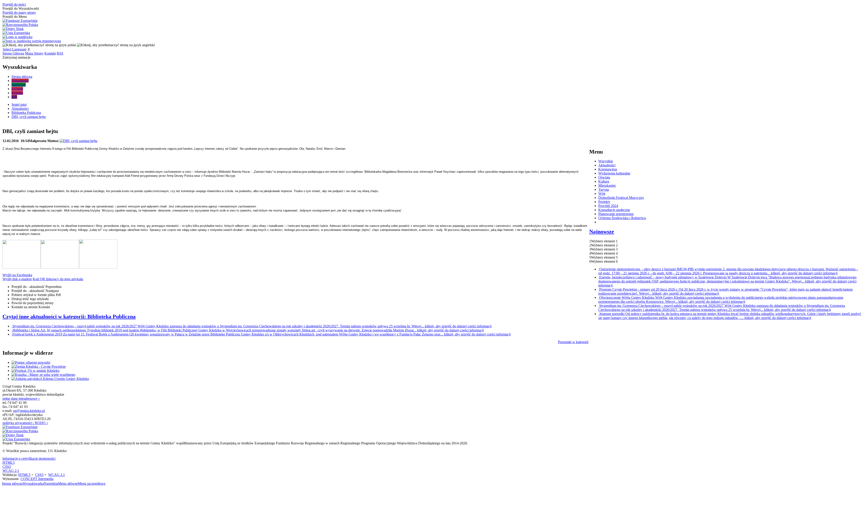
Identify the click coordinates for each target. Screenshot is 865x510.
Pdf (36, 295)
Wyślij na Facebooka (17, 275)
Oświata (604, 177)
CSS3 (6, 467)
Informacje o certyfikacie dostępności (28, 458)
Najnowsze (601, 231)
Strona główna (12, 483)
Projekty (604, 202)
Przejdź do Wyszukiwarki (20, 8)
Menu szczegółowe (91, 483)
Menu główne (68, 483)
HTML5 (8, 462)
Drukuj (30, 299)
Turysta (603, 189)
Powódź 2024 (608, 206)
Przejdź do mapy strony (19, 12)
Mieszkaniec (607, 185)
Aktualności (606, 165)
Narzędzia (51, 483)
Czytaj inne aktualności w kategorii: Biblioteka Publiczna (69, 316)
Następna (35, 291)
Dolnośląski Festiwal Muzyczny (621, 198)
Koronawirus (607, 169)
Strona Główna (13, 53)
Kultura (603, 181)
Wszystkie (605, 161)
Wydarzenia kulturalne (614, 173)
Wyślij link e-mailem (17, 279)
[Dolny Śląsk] (13, 29)
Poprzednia (36, 287)
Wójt (601, 193)
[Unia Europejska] (16, 33)
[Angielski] (116, 45)
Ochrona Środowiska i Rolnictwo (622, 218)
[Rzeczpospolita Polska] (20, 25)
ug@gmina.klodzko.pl (29, 411)
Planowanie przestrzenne (616, 214)
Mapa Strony (34, 53)
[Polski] (39, 45)
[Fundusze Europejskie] (20, 21)
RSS (60, 53)
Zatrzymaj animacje (16, 57)
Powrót (32, 303)
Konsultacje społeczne (614, 210)
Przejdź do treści (14, 4)
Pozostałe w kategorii (573, 342)
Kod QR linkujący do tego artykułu (58, 279)
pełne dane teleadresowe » (21, 398)
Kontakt (50, 53)
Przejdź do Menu (14, 16)
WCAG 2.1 (10, 471)
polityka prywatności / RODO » (25, 423)
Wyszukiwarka (33, 483)
